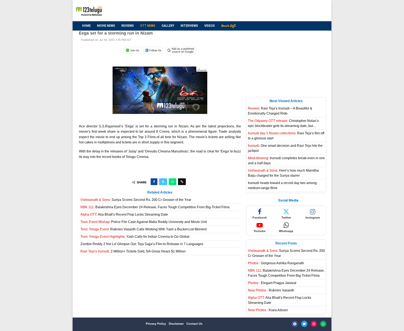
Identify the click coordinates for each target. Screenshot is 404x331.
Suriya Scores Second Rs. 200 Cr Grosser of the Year (135, 200)
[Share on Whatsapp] (172, 181)
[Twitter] (304, 324)
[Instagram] (314, 324)
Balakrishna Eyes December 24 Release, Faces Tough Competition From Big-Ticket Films (155, 207)
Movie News (106, 25)
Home (86, 25)
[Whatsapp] (323, 324)
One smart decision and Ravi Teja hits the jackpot (285, 148)
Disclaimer (177, 323)
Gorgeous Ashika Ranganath (276, 263)
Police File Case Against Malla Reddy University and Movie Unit (143, 222)
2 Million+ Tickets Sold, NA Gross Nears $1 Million (133, 251)
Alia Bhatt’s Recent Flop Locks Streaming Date (124, 214)
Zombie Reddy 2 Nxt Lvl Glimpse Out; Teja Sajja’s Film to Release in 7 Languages (141, 244)
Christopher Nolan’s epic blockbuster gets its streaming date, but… (283, 123)
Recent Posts (286, 243)
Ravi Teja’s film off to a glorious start (286, 135)
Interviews (189, 25)
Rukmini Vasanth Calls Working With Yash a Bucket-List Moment (143, 229)
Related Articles (159, 192)
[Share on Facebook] (154, 181)
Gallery (168, 25)
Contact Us (194, 323)
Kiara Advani (268, 310)
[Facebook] (295, 324)
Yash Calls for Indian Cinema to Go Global (134, 236)
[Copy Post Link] (182, 181)
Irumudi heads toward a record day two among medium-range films (282, 185)
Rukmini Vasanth (271, 290)
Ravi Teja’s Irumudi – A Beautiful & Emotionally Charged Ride (280, 111)
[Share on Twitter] (163, 181)
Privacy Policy (156, 323)
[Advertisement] (248, 10)
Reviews (127, 25)
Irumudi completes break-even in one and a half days (286, 160)
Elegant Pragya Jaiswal (272, 283)
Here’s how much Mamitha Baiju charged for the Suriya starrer (283, 173)
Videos (209, 25)
